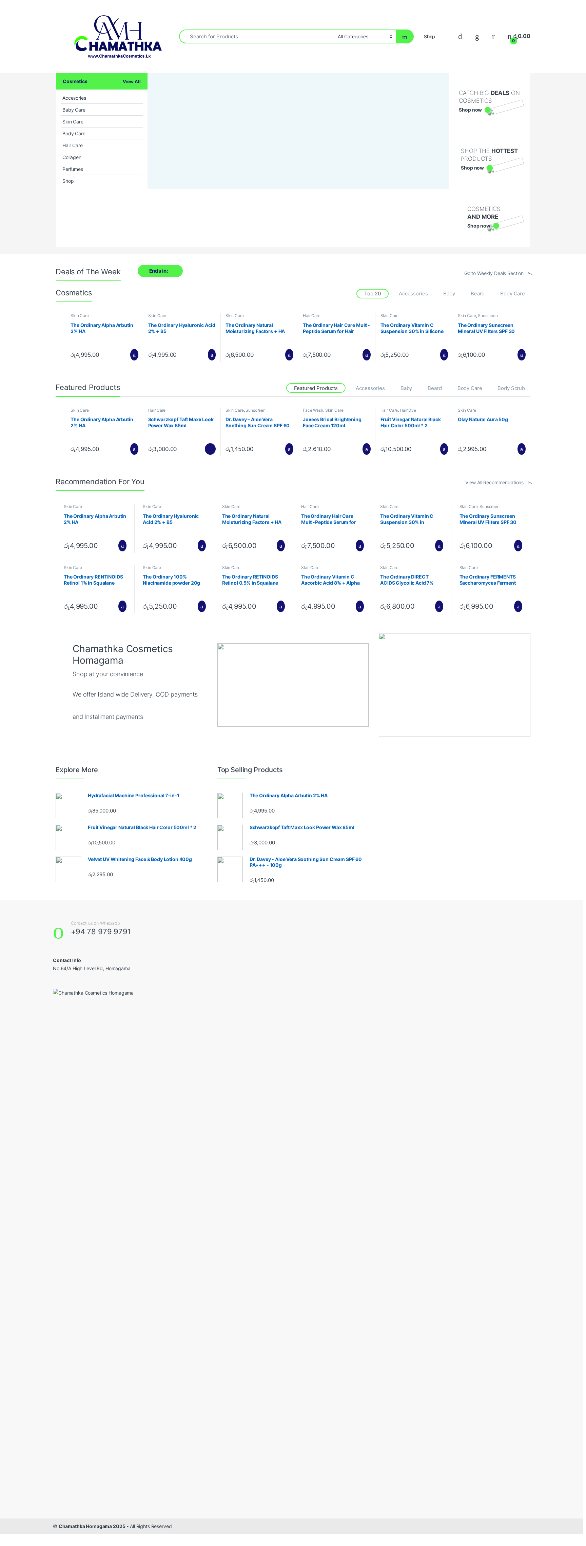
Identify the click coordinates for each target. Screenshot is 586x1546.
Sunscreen (488, 315)
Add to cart (134, 354)
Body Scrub (511, 388)
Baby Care (73, 110)
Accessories (413, 293)
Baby (449, 293)
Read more (210, 449)
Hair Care (72, 145)
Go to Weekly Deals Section (494, 273)
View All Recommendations (494, 482)
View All (132, 81)
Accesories (74, 98)
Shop (429, 36)
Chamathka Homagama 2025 (92, 1526)
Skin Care (72, 121)
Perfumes (72, 169)
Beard (478, 293)
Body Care (73, 133)
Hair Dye (408, 410)
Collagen (71, 157)
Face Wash (313, 410)
